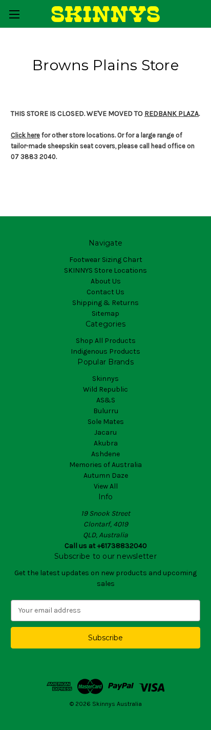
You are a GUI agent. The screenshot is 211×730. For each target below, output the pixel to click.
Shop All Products (106, 340)
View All (106, 486)
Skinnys (105, 378)
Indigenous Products (105, 351)
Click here (25, 135)
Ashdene (105, 454)
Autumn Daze (105, 475)
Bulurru (105, 411)
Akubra (106, 443)
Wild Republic (105, 389)
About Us (106, 281)
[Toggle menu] (14, 14)
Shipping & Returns (105, 302)
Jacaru (105, 432)
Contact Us (105, 292)
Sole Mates (106, 421)
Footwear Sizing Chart (105, 259)
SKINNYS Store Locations (105, 270)
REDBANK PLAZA (171, 113)
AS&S (105, 400)
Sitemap (105, 313)
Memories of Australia (105, 464)
